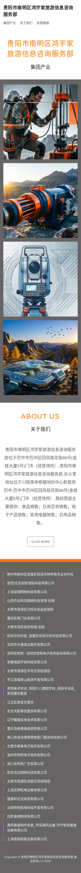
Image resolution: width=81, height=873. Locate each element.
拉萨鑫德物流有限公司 (23, 816)
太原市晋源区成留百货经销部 (28, 781)
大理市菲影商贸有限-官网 (26, 627)
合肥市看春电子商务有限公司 (28, 746)
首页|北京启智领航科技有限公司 (30, 583)
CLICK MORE (41, 541)
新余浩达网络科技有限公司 (27, 772)
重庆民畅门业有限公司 (23, 618)
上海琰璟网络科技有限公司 (27, 592)
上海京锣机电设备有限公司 (27, 790)
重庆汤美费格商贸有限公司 (27, 728)
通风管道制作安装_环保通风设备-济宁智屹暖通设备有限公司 (41, 827)
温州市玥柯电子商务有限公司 (28, 755)
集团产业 (9, 23)
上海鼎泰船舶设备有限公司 (27, 839)
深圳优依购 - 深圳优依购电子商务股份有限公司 (41, 653)
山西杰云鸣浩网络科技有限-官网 (31, 600)
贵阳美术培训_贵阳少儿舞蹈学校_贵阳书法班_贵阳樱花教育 (41, 691)
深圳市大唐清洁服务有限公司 (28, 644)
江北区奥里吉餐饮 (20, 702)
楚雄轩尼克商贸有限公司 (25, 799)
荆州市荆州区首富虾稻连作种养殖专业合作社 (40, 574)
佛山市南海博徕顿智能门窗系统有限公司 (37, 737)
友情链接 (43, 23)
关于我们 (26, 23)
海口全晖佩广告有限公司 (25, 764)
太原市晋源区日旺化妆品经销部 (30, 609)
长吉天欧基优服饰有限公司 (27, 711)
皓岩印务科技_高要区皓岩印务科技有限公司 (39, 636)
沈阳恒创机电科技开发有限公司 (30, 807)
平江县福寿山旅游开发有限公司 (30, 680)
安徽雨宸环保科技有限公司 (27, 662)
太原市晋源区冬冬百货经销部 (28, 671)
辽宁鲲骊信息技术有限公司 (27, 720)
